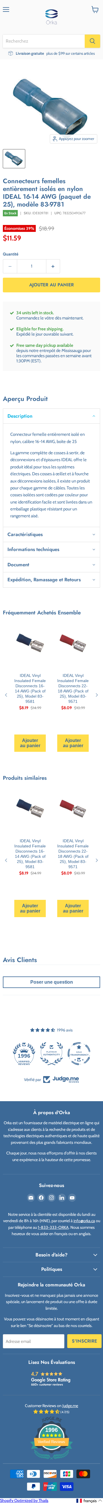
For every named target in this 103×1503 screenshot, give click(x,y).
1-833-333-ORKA (53, 1227)
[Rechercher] (92, 41)
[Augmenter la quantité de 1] (53, 266)
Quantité (10, 254)
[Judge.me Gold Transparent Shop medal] (79, 1053)
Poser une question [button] (51, 982)
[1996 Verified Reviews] (51, 1460)
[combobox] (44, 41)
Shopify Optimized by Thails (24, 1500)
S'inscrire (84, 1341)
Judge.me (70, 1405)
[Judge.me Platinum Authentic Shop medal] (51, 1053)
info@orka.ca (84, 1220)
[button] (51, 415)
